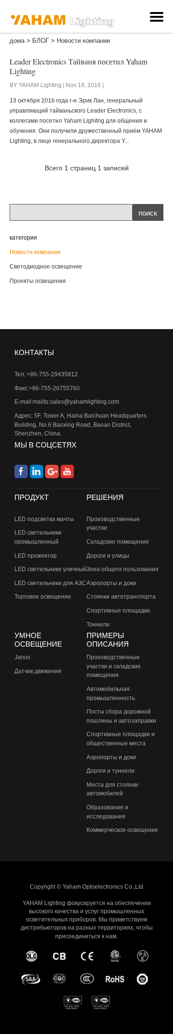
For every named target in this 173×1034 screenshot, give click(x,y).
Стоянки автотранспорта (121, 596)
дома (17, 40)
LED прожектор (35, 555)
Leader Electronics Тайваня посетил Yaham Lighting (78, 66)
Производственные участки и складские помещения (113, 666)
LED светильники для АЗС (50, 583)
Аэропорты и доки (111, 583)
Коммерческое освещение (122, 830)
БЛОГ (40, 40)
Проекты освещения (38, 281)
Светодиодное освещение (46, 266)
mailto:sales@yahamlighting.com (76, 401)
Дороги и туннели (110, 770)
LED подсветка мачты (44, 519)
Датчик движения (38, 671)
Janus (22, 657)
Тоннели (98, 624)
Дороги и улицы (107, 555)
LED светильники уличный (50, 569)
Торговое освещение (42, 596)
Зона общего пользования (122, 569)
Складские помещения (117, 541)
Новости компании (35, 252)
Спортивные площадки (118, 610)
